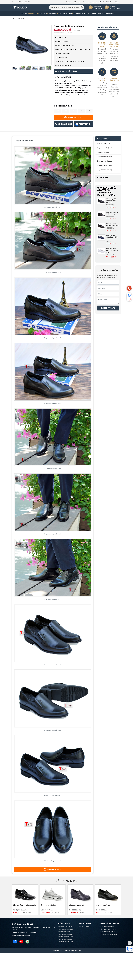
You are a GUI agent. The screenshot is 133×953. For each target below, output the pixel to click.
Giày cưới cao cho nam (104, 161)
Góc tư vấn (77, 2)
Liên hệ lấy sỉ (99, 2)
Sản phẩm (53, 13)
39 (65, 111)
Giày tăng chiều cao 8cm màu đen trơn (111, 200)
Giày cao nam (33, 13)
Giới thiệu (69, 2)
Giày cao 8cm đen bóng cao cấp (112, 224)
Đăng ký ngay (107, 308)
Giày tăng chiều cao (103, 143)
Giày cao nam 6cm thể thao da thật (112, 250)
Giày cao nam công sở (104, 165)
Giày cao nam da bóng (104, 170)
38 (58, 111)
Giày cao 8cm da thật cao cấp (112, 213)
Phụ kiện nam (85, 923)
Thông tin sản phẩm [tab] (24, 141)
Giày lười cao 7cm (47, 905)
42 (89, 111)
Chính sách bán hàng (112, 2)
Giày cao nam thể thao (104, 156)
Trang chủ (23, 13)
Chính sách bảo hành (107, 926)
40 (73, 111)
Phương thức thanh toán (109, 934)
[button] (13, 68)
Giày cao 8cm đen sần (21, 905)
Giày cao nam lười (103, 152)
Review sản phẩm (88, 2)
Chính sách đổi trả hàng (108, 929)
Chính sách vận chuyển (108, 931)
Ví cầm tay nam (84, 926)
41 (81, 111)
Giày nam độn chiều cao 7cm (79, 905)
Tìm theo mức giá (65, 13)
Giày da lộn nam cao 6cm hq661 (108, 905)
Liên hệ (93, 13)
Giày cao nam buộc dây (104, 148)
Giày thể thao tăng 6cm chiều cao (112, 237)
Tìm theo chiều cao (81, 13)
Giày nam (43, 13)
